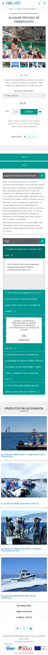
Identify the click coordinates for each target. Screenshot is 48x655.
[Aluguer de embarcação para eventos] (24, 480)
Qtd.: (7, 111)
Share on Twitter (25, 137)
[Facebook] (24, 628)
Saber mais (24, 340)
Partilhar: (16, 137)
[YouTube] (30, 628)
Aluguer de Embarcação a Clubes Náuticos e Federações (23, 455)
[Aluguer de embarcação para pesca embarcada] (24, 574)
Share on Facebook (30, 137)
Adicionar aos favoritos (40, 112)
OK (24, 336)
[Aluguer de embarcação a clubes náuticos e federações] (24, 433)
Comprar (29, 112)
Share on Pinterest (34, 137)
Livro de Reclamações (24, 653)
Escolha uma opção (24, 91)
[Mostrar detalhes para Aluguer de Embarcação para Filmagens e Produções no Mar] (24, 527)
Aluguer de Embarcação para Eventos (20, 504)
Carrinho (40, 1)
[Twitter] (17, 628)
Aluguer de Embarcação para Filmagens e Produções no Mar (21, 550)
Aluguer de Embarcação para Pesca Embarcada (18, 597)
